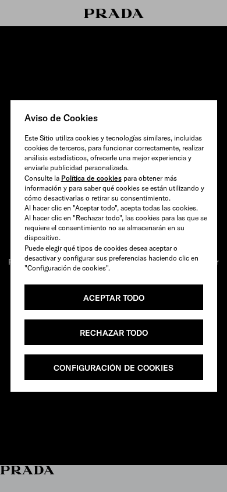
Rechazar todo (114, 333)
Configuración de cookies (113, 368)
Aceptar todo (113, 298)
